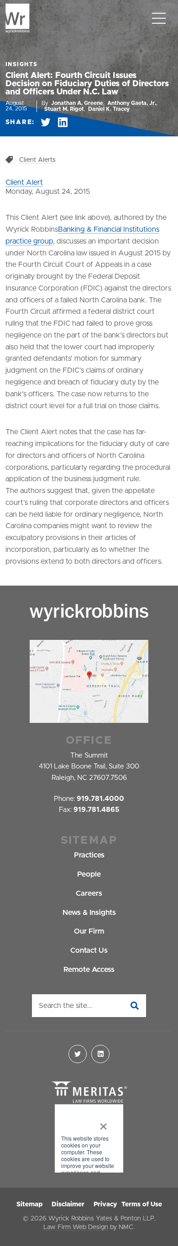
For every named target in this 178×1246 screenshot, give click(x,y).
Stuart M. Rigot (64, 109)
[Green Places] (89, 1139)
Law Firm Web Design (75, 1227)
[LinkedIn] (100, 1054)
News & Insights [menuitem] (89, 912)
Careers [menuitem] (89, 893)
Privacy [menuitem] (105, 1204)
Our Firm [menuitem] (89, 931)
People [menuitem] (89, 874)
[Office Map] (89, 681)
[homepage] (17, 18)
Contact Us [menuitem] (89, 950)
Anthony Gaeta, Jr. (131, 103)
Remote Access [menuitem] (89, 969)
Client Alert (24, 182)
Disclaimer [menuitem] (68, 1204)
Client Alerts (37, 160)
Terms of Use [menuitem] (141, 1204)
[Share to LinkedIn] (63, 122)
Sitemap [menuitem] (29, 1204)
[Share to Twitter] (46, 122)
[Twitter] (77, 1054)
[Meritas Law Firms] (89, 1092)
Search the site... (66, 1005)
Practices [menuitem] (89, 855)
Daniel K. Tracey (109, 109)
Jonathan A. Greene (77, 103)
